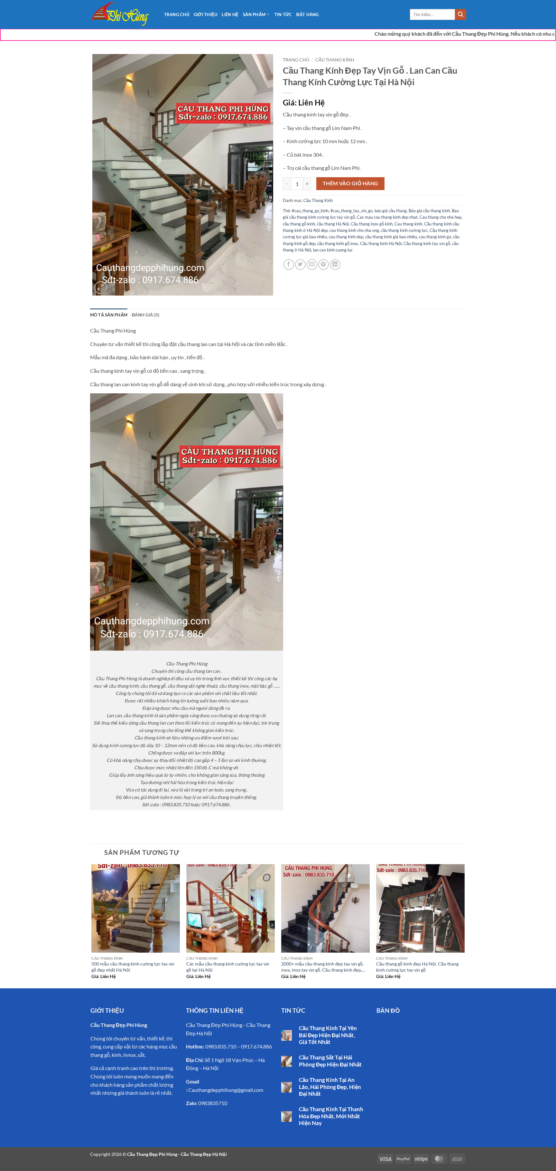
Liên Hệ (230, 14)
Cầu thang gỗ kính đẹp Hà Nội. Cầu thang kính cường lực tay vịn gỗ (417, 967)
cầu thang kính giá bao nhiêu (391, 236)
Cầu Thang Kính (334, 59)
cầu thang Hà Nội (333, 223)
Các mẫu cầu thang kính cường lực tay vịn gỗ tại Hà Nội (227, 967)
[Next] (464, 926)
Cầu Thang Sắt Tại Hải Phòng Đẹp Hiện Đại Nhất (330, 1061)
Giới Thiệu (206, 14)
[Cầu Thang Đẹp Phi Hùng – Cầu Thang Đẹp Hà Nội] (122, 14)
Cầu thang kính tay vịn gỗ (426, 243)
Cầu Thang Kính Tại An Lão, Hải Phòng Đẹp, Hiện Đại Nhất (330, 1087)
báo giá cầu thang (391, 210)
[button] (100, 287)
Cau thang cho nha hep (440, 217)
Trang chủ (296, 59)
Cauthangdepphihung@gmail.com (225, 1090)
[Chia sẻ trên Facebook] (288, 264)
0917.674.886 (256, 1046)
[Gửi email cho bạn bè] (312, 264)
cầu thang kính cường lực (404, 230)
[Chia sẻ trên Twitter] (300, 264)
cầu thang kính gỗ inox (337, 243)
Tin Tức (283, 14)
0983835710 (212, 1103)
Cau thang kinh (408, 223)
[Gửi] (460, 14)
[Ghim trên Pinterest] (323, 264)
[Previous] (92, 926)
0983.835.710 (220, 1046)
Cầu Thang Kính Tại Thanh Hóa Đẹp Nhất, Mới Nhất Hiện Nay (331, 1116)
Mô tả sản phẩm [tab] (109, 314)
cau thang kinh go (435, 236)
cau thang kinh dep (346, 236)
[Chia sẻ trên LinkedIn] (335, 264)
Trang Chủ (176, 14)
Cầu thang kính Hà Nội (381, 243)
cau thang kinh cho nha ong (354, 230)
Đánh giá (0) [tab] (145, 314)
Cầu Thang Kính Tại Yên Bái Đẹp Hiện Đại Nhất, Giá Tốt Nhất (328, 1035)
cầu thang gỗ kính (299, 223)
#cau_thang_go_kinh (310, 210)
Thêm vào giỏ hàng (350, 183)
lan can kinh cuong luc (333, 249)
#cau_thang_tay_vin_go (351, 210)
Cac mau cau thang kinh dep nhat (387, 217)
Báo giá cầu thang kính (429, 210)
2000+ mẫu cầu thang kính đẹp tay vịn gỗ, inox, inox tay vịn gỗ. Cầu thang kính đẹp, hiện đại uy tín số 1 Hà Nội (322, 967)
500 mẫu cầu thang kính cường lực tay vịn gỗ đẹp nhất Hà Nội (132, 967)
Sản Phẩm (254, 14)
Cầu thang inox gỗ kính (372, 223)
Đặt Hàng (307, 14)
